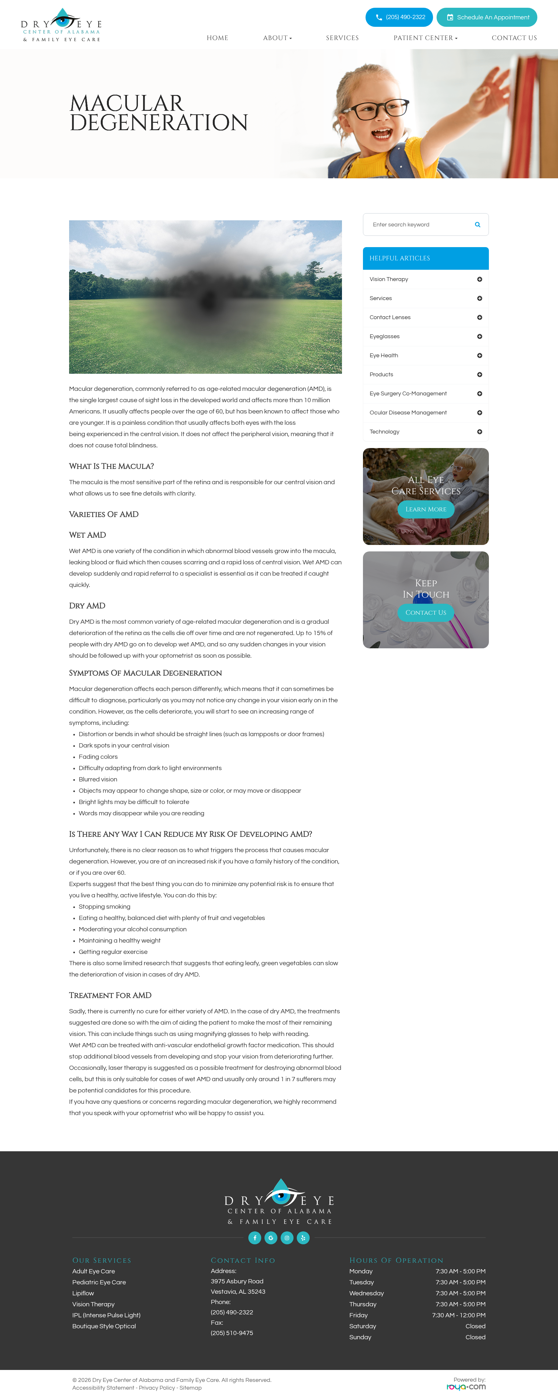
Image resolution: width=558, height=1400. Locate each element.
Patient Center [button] (423, 38)
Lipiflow (83, 1293)
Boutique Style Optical (104, 1326)
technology (384, 432)
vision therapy (389, 279)
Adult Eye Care (93, 1271)
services (381, 298)
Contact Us (514, 38)
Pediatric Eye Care (99, 1282)
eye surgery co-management (408, 394)
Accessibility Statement (103, 1388)
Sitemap (191, 1388)
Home (218, 38)
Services (342, 38)
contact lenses (390, 317)
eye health (384, 355)
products (381, 374)
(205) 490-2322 (405, 17)
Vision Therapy (93, 1304)
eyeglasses (385, 336)
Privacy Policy (157, 1388)
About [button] (275, 38)
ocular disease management (408, 413)
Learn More (426, 509)
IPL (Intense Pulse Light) (106, 1315)
